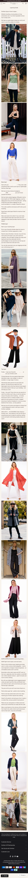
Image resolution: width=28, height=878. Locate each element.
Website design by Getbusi (14, 863)
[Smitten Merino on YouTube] (17, 856)
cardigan (18, 372)
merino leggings (13, 184)
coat (22, 372)
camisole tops (11, 192)
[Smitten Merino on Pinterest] (15, 856)
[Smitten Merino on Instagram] (13, 856)
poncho (3, 373)
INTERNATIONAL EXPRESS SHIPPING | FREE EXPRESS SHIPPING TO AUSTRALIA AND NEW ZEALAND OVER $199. (14, 1)
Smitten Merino (10, 860)
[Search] (23, 3)
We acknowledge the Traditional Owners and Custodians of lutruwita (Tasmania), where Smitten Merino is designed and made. (14, 836)
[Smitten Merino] (14, 3)
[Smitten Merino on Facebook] (10, 856)
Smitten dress (15, 229)
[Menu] (0, 3)
